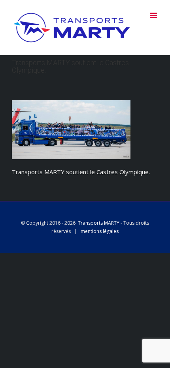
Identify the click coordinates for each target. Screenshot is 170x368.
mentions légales (100, 231)
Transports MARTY (98, 223)
